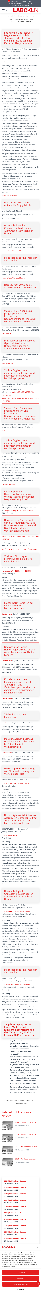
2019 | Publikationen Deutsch (15, 1213)
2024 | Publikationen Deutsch (26, 1122)
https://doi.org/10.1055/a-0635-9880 (19, 510)
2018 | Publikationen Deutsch (15, 1219)
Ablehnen (20, 1278)
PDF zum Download (9, 484)
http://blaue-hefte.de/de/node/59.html (16, 911)
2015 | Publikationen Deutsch (15, 1238)
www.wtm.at (6, 334)
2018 (15, 1100)
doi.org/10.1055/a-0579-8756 (23, 392)
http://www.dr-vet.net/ (10, 835)
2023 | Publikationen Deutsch (26, 1134)
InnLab (18, 1032)
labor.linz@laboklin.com (21, 5)
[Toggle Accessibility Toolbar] (38, 1283)
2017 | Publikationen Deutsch (15, 1226)
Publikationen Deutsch (26, 1100)
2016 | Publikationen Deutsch (15, 1232)
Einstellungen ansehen (20, 1284)
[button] (38, 1247)
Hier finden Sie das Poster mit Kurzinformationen (19, 549)
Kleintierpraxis (7, 614)
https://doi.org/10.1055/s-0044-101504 (16, 571)
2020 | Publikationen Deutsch (15, 1206)
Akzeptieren (20, 1272)
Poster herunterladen (9, 196)
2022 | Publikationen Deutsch (26, 1147)
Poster (4, 431)
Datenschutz (20, 1289)
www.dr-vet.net (7, 363)
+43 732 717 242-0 (27, 1)
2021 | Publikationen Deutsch (26, 1159)
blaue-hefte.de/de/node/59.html (13, 251)
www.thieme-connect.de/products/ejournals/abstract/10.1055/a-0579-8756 (20, 398)
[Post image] (7, 1125)
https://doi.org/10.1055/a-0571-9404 (15, 783)
